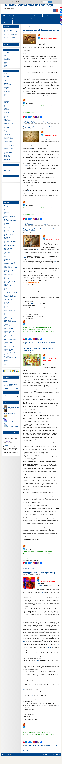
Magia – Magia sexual (8, 278)
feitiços (24, 257)
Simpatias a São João (8, 328)
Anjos (31, 15)
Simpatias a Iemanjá (8, 325)
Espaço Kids (6, 242)
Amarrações (24, 15)
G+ (8, 754)
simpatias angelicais (8, 138)
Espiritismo (6, 246)
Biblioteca (6, 224)
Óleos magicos (7, 120)
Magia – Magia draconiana (9, 271)
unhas (57, 705)
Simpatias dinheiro (8, 141)
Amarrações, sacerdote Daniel (10, 384)
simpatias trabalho (8, 152)
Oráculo (37, 541)
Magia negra (7, 116)
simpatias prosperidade (9, 145)
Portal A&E (6, 127)
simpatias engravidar (8, 142)
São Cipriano (7, 134)
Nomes (36, 18)
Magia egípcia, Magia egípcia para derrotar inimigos (41, 30)
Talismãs (6, 158)
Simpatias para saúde (8, 349)
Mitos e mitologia (8, 285)
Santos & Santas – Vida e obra (10, 321)
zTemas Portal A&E (8, 365)
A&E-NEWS (11, 15)
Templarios (6, 358)
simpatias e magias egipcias (37, 122)
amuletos (6, 79)
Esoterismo (4, 18)
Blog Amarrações (8, 385)
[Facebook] (60, 12)
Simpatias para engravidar (28, 112)
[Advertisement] (11, 191)
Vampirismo (6, 361)
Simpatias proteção (8, 146)
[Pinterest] (60, 7)
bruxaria (38, 249)
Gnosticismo (7, 252)
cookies (6, 88)
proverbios (6, 130)
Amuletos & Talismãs (48, 108)
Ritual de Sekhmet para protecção (37, 745)
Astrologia (6, 212)
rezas (29, 394)
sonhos (34, 369)
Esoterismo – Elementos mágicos (11, 240)
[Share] (60, 24)
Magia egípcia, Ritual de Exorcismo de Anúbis (38, 127)
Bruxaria (6, 226)
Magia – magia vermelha (9, 280)
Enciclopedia (7, 237)
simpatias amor (29, 122)
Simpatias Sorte (7, 350)
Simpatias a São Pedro (9, 331)
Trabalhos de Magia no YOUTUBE (11, 388)
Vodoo (5, 363)
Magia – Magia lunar (8, 275)
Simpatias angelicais (50, 110)
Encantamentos (39, 105)
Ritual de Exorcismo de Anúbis (36, 223)
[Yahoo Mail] (60, 19)
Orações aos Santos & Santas (10, 296)
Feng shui (6, 95)
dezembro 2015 (7, 56)
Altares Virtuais (7, 206)
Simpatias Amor (26, 105)
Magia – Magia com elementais (10, 267)
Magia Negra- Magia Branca (10, 387)
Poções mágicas (7, 300)
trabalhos (48, 476)
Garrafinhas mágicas (8, 97)
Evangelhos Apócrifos (8, 248)
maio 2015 (6, 66)
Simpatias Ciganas (8, 140)
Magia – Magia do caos (9, 270)
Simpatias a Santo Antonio (9, 327)
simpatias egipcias (47, 122)
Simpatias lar (7, 144)
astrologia (6, 83)
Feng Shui (12, 18)
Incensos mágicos (42, 110)
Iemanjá (6, 102)
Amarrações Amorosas (9, 382)
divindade (36, 656)
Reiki (5, 313)
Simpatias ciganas (47, 105)
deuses (37, 628)
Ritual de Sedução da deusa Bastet (50, 223)
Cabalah (6, 228)
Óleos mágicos (7, 289)
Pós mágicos (7, 128)
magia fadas (6, 113)
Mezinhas (31, 18)
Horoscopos (18, 18)
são (31, 148)
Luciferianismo (7, 259)
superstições (7, 156)
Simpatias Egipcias (8, 342)
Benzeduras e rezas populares (10, 220)
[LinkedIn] (60, 10)
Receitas (54, 18)
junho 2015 (6, 65)
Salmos (15, 22)
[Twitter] (60, 15)
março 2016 (6, 52)
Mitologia (6, 119)
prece (32, 303)
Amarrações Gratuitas (8, 77)
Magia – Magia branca (8, 264)
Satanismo (6, 323)
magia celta (6, 109)
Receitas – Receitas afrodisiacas (11, 309)
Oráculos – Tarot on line (9, 299)
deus (25, 620)
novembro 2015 (7, 58)
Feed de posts (7, 169)
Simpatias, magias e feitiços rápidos (11, 352)
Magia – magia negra (8, 277)
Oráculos (48, 18)
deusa (39, 634)
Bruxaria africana (7, 227)
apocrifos (6, 81)
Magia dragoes (7, 110)
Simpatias (35, 22)
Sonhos (41, 22)
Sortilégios (6, 354)
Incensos (6, 104)
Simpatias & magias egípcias (29, 108)
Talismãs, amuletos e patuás (10, 357)
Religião (4, 22)
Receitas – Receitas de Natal (10, 310)
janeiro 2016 (6, 55)
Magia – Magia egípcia (9, 273)
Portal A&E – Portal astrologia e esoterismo (28, 4)
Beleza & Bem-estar (48, 15)
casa (24, 374)
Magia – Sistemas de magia (10, 282)
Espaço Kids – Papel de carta (10, 245)
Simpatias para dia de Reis (9, 345)
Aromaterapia (7, 210)
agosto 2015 (6, 62)
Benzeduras (6, 87)
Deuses (55, 15)
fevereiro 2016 (7, 54)
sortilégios (6, 155)
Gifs (5, 98)
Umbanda (47, 22)
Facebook (4, 754)
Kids (5, 105)
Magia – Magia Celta (8, 266)
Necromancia (7, 287)
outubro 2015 (7, 59)
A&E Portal (4, 15)
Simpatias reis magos (8, 148)
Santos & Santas (7, 320)
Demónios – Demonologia (9, 231)
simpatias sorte (7, 151)
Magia (25, 18)
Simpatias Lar (7, 343)
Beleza (5, 86)
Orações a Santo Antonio (9, 295)
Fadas (5, 94)
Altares (18, 15)
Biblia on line (7, 223)
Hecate (5, 99)
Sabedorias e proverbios (9, 316)
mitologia (40, 585)
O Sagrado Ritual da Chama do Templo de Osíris (40, 566)
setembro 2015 (7, 61)
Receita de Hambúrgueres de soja (11, 40)
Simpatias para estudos (9, 347)
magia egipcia (39, 31)
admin (32, 31)
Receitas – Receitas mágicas (10, 311)
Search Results (27, 22)
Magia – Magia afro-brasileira (10, 263)
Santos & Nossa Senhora (9, 318)
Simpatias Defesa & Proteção (10, 339)
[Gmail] (60, 17)
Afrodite (6, 75)
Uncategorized (7, 159)
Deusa (55, 261)
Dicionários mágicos (8, 234)
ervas (5, 93)
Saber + (9, 22)
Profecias (6, 306)
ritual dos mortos (46, 342)
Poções (5, 126)
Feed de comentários (8, 170)
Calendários (6, 230)
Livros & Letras (7, 258)
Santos (20, 22)
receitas (6, 131)
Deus (47, 139)
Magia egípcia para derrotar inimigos (37, 121)
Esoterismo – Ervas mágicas (10, 241)
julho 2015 (6, 63)
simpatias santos (7, 149)
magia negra (56, 259)
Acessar (6, 167)
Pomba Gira (6, 302)
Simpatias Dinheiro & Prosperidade (30, 110)
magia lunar (6, 115)
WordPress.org (7, 171)
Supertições (6, 356)
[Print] (60, 22)
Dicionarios (6, 90)
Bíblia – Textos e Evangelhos (10, 222)
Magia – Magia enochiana (9, 274)
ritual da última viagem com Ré (36, 342)
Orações (42, 18)
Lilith (5, 106)
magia (5, 108)
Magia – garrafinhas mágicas (10, 262)
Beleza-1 (6, 219)
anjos (5, 80)
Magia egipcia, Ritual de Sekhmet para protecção (39, 573)
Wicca (53, 22)
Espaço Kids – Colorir (8, 244)
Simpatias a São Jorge (9, 329)
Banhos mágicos (37, 15)
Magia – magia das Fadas (9, 269)
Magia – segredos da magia (10, 281)
